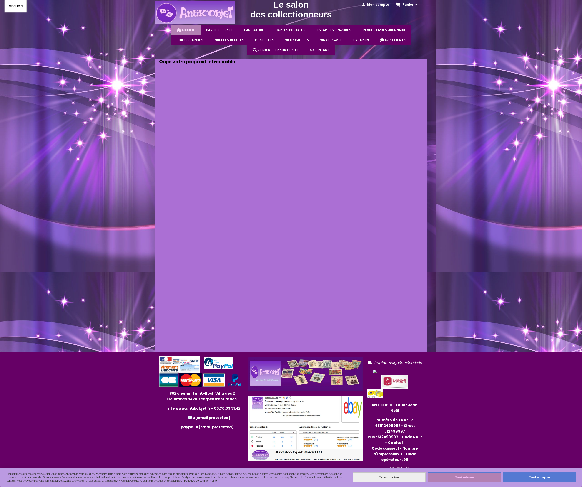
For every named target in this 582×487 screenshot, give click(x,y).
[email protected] (216, 427)
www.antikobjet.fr (193, 408)
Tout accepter (539, 477)
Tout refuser (464, 477)
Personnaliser (389, 477)
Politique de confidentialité (200, 480)
